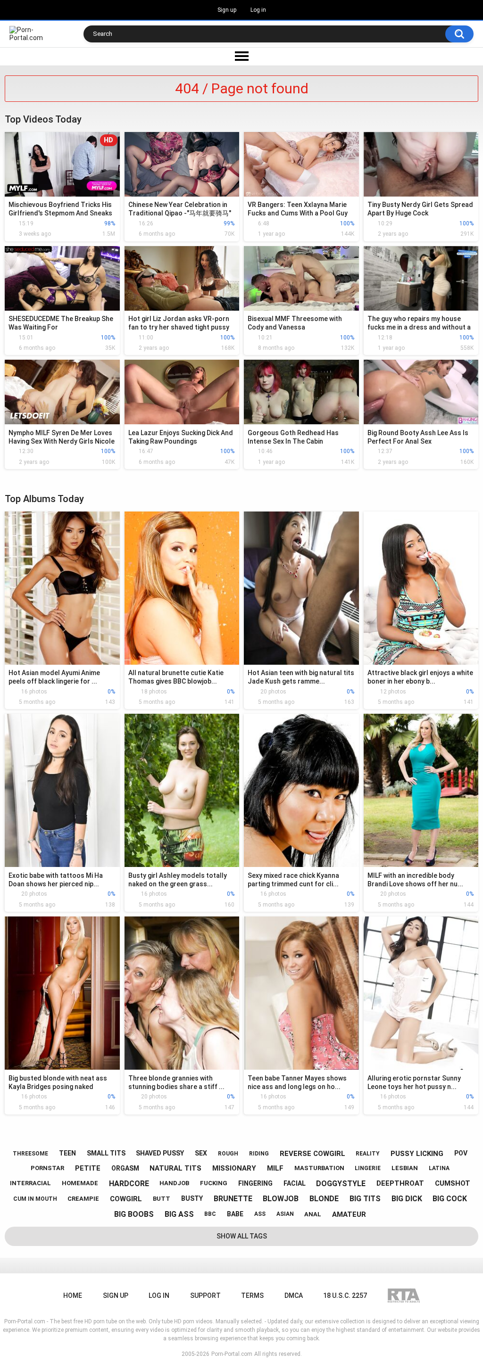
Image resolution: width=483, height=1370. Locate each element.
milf (275, 1168)
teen (67, 1153)
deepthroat (400, 1183)
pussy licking (417, 1153)
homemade (80, 1183)
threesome (30, 1153)
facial (294, 1183)
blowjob (281, 1198)
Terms (252, 1295)
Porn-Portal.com (231, 1354)
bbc (210, 1214)
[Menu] (241, 57)
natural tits (175, 1168)
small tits (106, 1153)
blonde (324, 1198)
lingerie (368, 1168)
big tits (365, 1198)
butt (161, 1198)
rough (228, 1153)
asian (285, 1214)
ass (260, 1214)
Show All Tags (242, 1236)
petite (87, 1168)
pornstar (47, 1168)
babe (235, 1214)
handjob (174, 1183)
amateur (349, 1214)
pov (460, 1153)
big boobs (134, 1214)
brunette (233, 1198)
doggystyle (341, 1183)
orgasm (125, 1168)
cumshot (452, 1183)
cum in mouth (35, 1199)
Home (72, 1295)
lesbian (404, 1168)
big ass (179, 1214)
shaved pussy (160, 1153)
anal (312, 1214)
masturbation (319, 1168)
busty (192, 1198)
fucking (213, 1183)
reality (368, 1153)
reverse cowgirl (312, 1153)
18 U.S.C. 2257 (345, 1295)
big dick (406, 1198)
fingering (255, 1183)
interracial (30, 1183)
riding (259, 1153)
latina (439, 1168)
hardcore (129, 1183)
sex (201, 1153)
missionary (234, 1168)
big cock (450, 1198)
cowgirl (126, 1199)
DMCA (293, 1295)
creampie (83, 1198)
